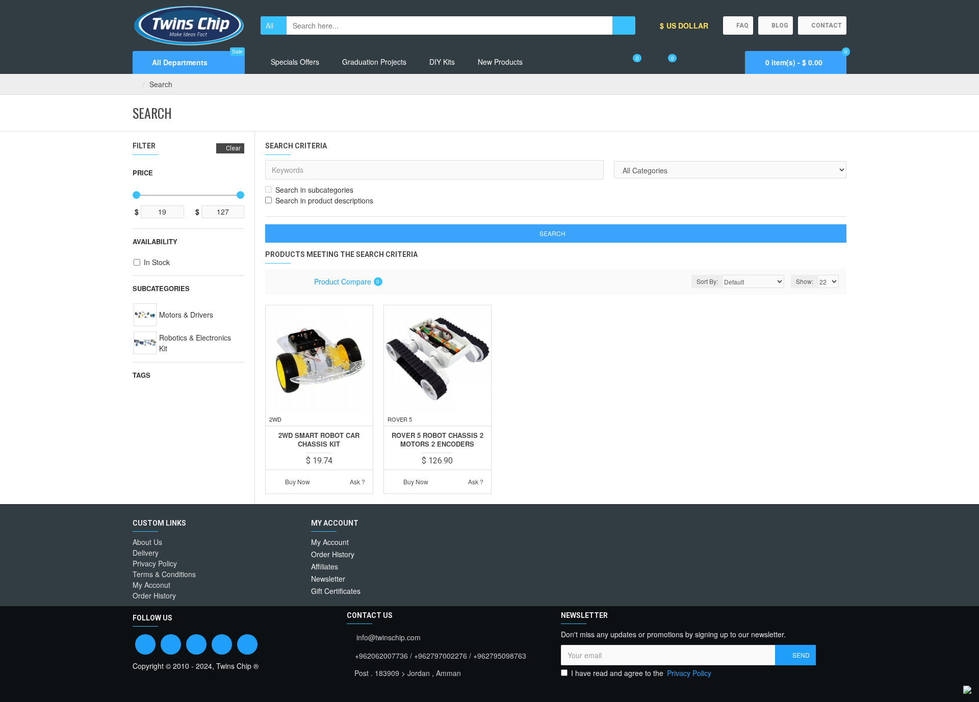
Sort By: (707, 281)
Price (143, 172)
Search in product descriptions (324, 200)
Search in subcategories (314, 190)
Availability (155, 241)
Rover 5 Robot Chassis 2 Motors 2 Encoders (437, 440)
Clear (233, 148)
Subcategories (161, 288)
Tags (141, 375)
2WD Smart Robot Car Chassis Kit (318, 440)
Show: (804, 281)
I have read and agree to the (641, 673)
